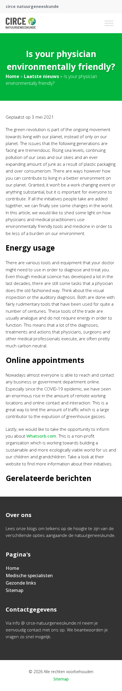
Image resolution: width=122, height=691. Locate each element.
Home (12, 76)
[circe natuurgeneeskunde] (21, 23)
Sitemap (14, 590)
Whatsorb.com (41, 436)
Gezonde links (21, 583)
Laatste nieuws (41, 76)
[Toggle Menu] (108, 23)
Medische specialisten (29, 575)
